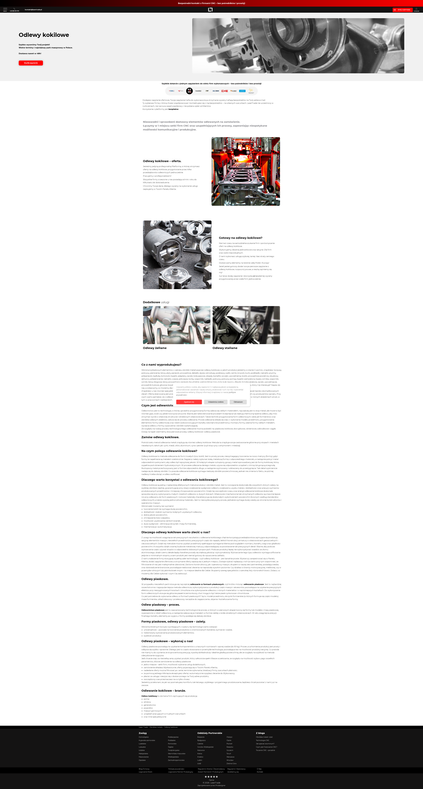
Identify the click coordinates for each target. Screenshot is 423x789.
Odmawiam (238, 402)
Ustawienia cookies (216, 402)
